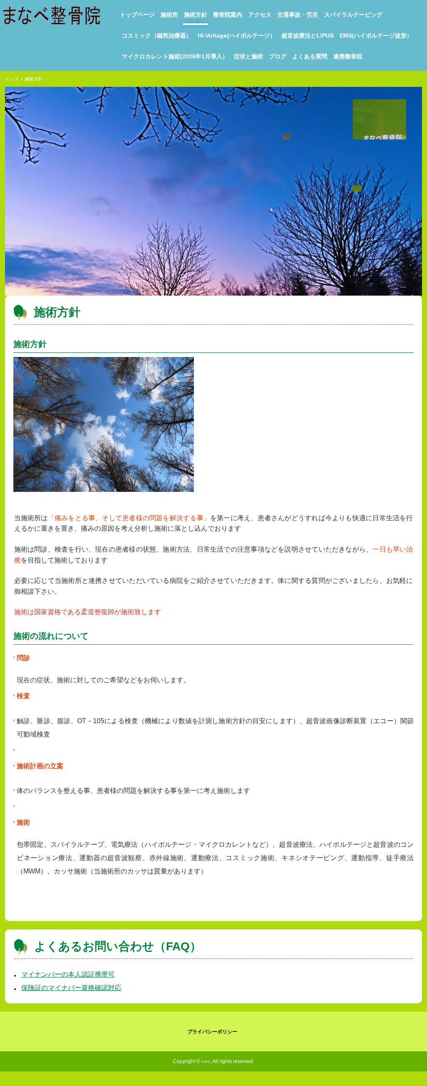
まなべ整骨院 (53, 15)
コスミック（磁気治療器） (157, 35)
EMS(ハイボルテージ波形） (375, 35)
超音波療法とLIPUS (307, 35)
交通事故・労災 (297, 14)
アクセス (259, 14)
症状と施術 (248, 56)
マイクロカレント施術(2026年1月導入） (175, 56)
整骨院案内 (227, 14)
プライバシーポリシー (212, 1032)
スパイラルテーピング (353, 14)
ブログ (277, 56)
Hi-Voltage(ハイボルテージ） (237, 35)
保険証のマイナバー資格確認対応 (71, 987)
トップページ (137, 14)
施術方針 (195, 14)
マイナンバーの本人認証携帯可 (68, 974)
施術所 (169, 14)
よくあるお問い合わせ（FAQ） (117, 946)
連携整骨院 (347, 56)
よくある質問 (309, 56)
